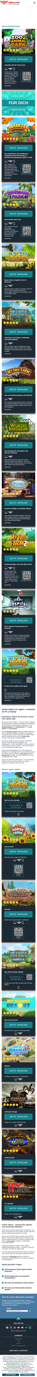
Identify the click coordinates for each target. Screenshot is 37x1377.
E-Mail (8, 1308)
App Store (24, 753)
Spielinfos (7, 85)
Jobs (18, 1341)
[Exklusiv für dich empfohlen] (18, 103)
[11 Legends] (18, 1197)
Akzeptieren (10, 1374)
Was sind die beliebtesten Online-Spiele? (19, 1283)
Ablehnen (27, 1374)
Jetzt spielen (18, 59)
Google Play (6, 755)
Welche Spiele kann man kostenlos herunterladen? (17, 1277)
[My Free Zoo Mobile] (18, 794)
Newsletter (13, 1256)
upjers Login (10, 1241)
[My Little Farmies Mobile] (18, 967)
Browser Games (12, 731)
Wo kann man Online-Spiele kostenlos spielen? (18, 1288)
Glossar (18, 1354)
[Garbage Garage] (18, 1105)
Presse (18, 1343)
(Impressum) (11, 1356)
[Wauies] (18, 1060)
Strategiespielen (7, 727)
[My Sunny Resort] (18, 1014)
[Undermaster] (18, 1151)
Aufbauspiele (20, 727)
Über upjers (18, 1339)
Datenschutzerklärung (13, 1363)
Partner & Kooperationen (18, 1345)
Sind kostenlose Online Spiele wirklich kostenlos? (18, 1270)
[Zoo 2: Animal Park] (0, 15)
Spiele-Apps (26, 736)
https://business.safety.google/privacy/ (18, 1366)
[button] (18, 1318)
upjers (10, 2)
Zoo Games (13, 728)
